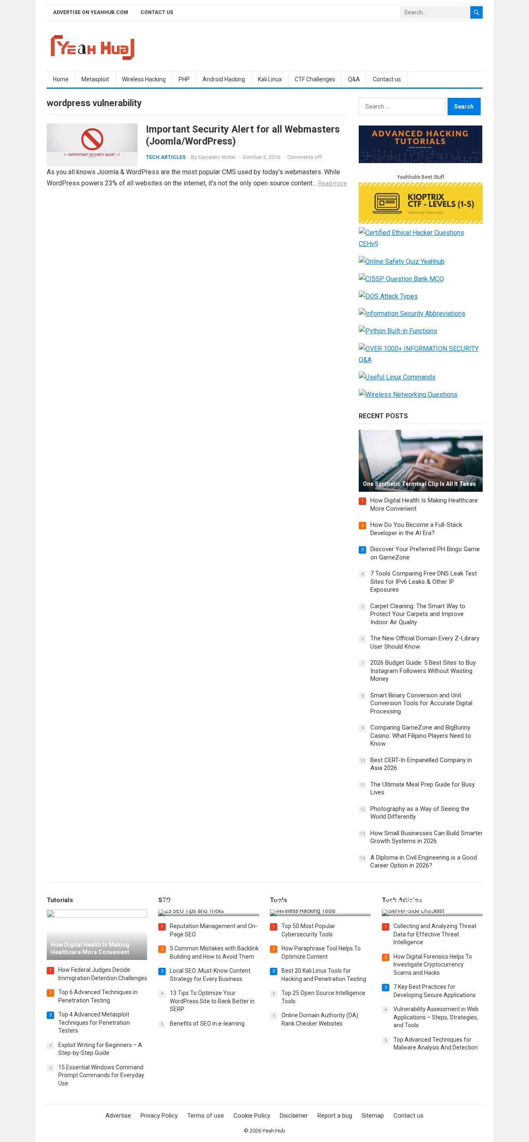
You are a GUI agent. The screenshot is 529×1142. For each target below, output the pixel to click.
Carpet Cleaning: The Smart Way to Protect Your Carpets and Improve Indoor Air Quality (417, 614)
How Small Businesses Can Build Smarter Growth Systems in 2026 (426, 837)
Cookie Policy (252, 1115)
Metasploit (95, 79)
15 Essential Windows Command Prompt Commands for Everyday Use (101, 1075)
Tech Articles (166, 157)
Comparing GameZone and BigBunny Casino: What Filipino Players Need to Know (420, 735)
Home (61, 79)
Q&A (354, 79)
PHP (184, 79)
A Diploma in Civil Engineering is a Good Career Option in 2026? (423, 862)
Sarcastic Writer (217, 157)
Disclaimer (294, 1115)
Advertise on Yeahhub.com (90, 12)
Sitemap (373, 1115)
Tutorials (60, 900)
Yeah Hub (273, 1131)
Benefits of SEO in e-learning (207, 1023)
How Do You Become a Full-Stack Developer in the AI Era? (416, 529)
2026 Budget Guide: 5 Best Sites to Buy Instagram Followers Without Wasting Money (423, 670)
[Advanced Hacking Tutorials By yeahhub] (421, 161)
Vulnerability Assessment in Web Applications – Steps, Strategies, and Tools (436, 1017)
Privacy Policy (159, 1115)
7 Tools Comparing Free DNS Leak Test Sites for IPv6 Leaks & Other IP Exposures (423, 581)
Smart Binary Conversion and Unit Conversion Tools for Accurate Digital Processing (421, 703)
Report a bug (334, 1115)
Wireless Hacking (144, 79)
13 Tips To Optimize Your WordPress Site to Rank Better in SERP (212, 1001)
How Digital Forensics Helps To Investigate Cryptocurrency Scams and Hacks (432, 964)
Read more (332, 183)
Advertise (118, 1115)
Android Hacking (224, 79)
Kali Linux (270, 79)
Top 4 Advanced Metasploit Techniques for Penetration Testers (94, 1022)
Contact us (157, 12)
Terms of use (205, 1115)
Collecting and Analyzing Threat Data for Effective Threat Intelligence (435, 934)
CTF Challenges (315, 79)
